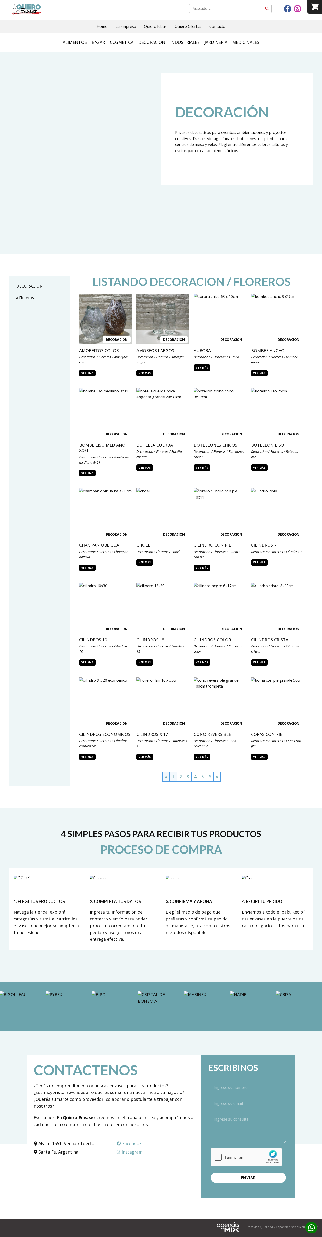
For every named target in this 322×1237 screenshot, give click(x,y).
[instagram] (297, 8)
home (102, 26)
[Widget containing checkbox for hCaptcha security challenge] (246, 1157)
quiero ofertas (188, 26)
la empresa (125, 26)
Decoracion (117, 339)
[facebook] (287, 8)
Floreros (26, 297)
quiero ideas (155, 26)
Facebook (131, 1143)
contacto (217, 26)
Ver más (87, 373)
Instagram (131, 1152)
